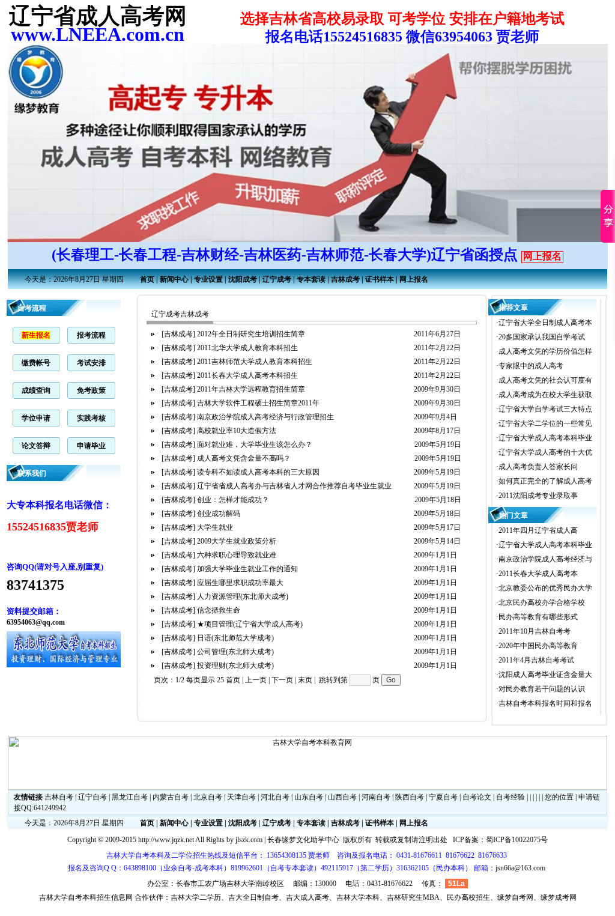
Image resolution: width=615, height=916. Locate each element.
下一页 (282, 680)
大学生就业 (216, 527)
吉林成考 (345, 279)
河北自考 (275, 797)
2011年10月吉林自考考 (534, 631)
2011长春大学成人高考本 (538, 573)
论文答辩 (36, 445)
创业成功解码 (219, 513)
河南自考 (376, 797)
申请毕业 (91, 445)
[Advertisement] (276, 727)
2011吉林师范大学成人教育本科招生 (255, 361)
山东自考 (308, 797)
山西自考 (342, 797)
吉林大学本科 (358, 897)
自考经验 (510, 797)
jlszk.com (248, 840)
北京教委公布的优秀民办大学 (545, 588)
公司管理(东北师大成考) (236, 652)
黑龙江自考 (130, 797)
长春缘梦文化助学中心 (303, 840)
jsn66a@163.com (520, 868)
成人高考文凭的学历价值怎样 (545, 351)
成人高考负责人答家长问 (538, 467)
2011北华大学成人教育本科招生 (248, 348)
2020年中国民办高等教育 (538, 646)
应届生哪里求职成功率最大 (241, 582)
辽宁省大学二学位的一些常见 (545, 423)
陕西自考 (409, 797)
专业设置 (208, 279)
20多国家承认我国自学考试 (541, 337)
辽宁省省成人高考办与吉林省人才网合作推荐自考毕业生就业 (295, 486)
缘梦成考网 (559, 897)
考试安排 (91, 363)
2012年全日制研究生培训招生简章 (252, 334)
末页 (305, 680)
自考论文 (476, 797)
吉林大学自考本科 (68, 897)
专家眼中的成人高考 (530, 366)
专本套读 (311, 279)
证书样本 (379, 279)
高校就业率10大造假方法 (237, 430)
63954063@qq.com (36, 622)
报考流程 (91, 335)
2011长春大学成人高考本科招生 (248, 375)
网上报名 (542, 256)
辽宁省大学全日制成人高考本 (545, 322)
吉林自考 (58, 797)
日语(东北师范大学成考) (236, 638)
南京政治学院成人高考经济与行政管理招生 (266, 417)
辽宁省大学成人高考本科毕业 (545, 438)
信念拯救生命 (219, 610)
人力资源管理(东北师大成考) (243, 596)
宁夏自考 (443, 797)
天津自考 (241, 797)
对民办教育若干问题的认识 (541, 689)
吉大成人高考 (307, 897)
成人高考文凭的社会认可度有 (545, 380)
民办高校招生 (468, 897)
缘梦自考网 (515, 897)
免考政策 (91, 390)
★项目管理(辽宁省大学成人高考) (250, 624)
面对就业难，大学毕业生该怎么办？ (255, 444)
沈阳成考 (242, 279)
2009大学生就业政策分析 (237, 541)
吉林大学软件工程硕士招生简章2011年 (259, 403)
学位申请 (36, 418)
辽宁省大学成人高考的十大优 (545, 452)
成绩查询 (36, 390)
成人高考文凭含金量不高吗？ (244, 458)
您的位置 (559, 797)
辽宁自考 (92, 797)
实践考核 (91, 418)
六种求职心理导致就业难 (237, 555)
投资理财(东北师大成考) (236, 665)
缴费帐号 (36, 363)
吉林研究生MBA (413, 897)
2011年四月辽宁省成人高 (538, 530)
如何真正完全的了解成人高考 (545, 481)
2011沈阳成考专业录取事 (538, 495)
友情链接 (28, 797)
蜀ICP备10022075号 (517, 840)
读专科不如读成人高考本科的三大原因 (259, 472)
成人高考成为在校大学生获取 (545, 394)
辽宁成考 (276, 279)
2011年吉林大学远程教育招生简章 (252, 389)
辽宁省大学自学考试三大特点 (545, 409)
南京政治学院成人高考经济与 (545, 559)
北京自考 (207, 797)
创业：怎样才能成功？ (234, 500)
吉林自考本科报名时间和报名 (545, 703)
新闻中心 (174, 279)
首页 (147, 279)
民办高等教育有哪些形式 (538, 617)
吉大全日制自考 (253, 897)
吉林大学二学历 (196, 897)
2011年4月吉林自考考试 (536, 660)
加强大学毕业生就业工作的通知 (248, 569)
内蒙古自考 (171, 797)
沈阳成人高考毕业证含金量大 (545, 674)
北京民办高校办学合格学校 (541, 602)
